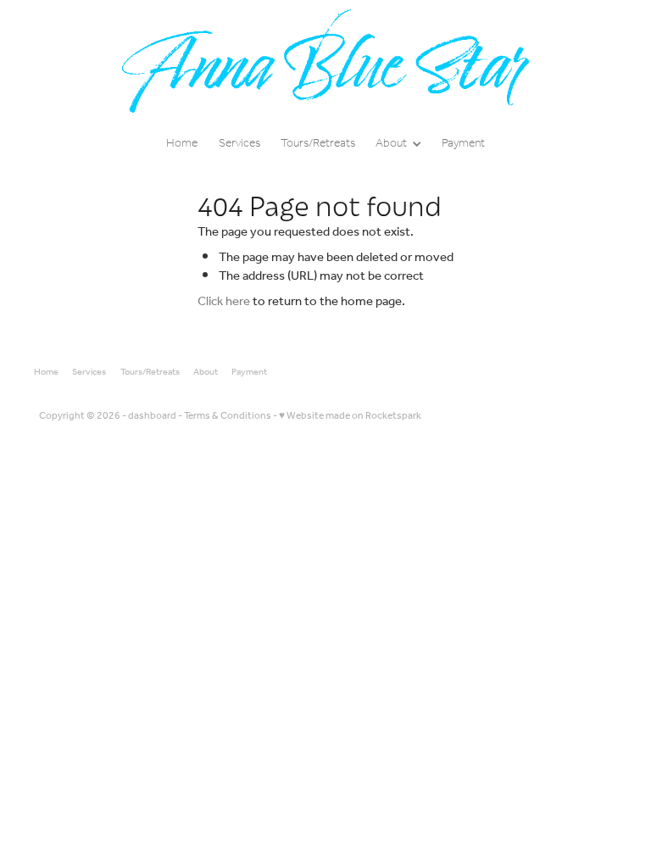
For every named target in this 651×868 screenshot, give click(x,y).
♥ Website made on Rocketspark (350, 416)
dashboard (152, 416)
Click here (224, 302)
